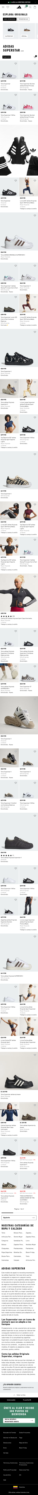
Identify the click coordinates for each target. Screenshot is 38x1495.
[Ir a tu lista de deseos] (7, 7)
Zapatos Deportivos (29, 1233)
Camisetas (5, 1260)
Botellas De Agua (18, 1253)
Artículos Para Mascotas (6, 1237)
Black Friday (30, 1252)
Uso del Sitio (7, 1475)
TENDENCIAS (23, 19)
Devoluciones (7, 1443)
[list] (19, 32)
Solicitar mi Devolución (10, 1437)
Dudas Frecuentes (24, 1432)
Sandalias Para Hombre (19, 1241)
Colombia (22, 1487)
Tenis (3, 1233)
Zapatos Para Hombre (18, 1245)
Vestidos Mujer (31, 1244)
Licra (27, 1241)
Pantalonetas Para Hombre (18, 1249)
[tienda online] (19, 8)
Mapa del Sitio (23, 1443)
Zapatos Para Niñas (30, 1237)
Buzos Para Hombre (5, 1257)
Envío (5, 1448)
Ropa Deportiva (7, 1252)
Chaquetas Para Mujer (5, 1249)
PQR (4, 1480)
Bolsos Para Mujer (18, 1233)
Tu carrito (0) (27, 1400)
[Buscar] (30, 7)
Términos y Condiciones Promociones (26, 1464)
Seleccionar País (24, 1470)
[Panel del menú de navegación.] (3, 7)
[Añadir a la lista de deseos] (15, 64)
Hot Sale (5, 1453)
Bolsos (4, 1244)
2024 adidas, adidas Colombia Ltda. (19, 1492)
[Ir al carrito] (35, 7)
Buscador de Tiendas (9, 1432)
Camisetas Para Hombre (18, 1257)
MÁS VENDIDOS (9, 19)
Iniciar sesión (11, 1400)
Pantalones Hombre (29, 1249)
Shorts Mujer (18, 1237)
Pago (20, 1437)
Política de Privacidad (9, 1470)
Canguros (5, 1241)
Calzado (16, 1260)
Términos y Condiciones (10, 1463)
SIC (20, 1475)
